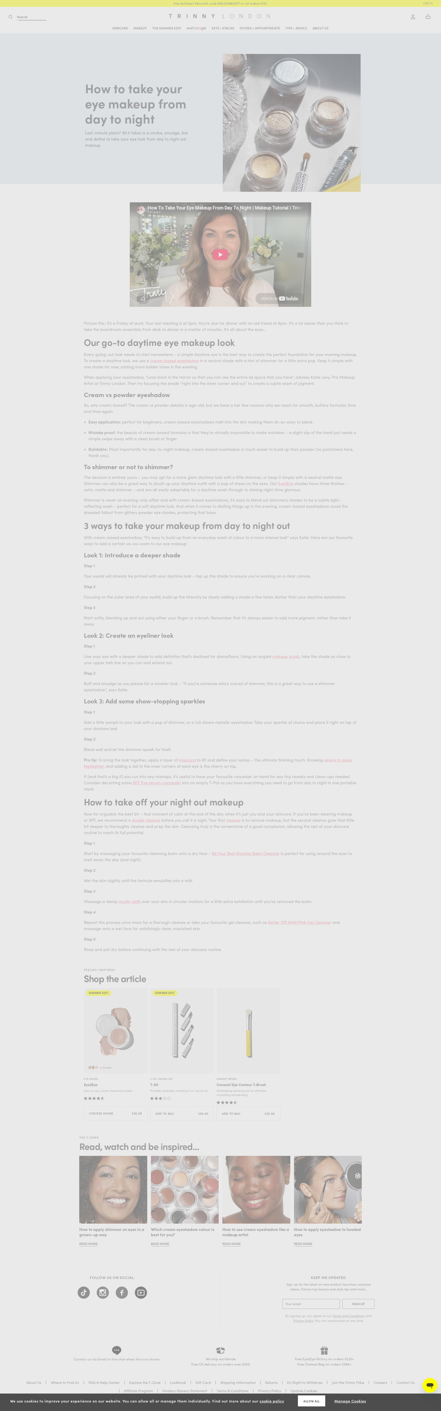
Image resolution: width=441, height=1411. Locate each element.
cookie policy (272, 1400)
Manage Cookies (350, 1400)
